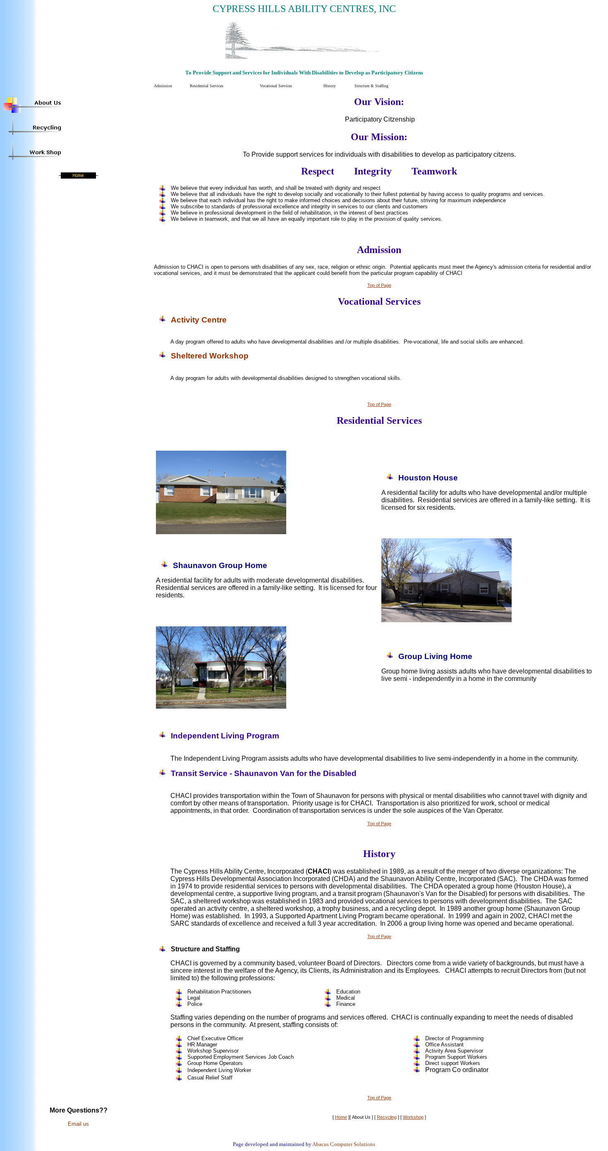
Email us (78, 1124)
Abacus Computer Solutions (343, 1144)
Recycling (387, 1117)
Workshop (413, 1117)
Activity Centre (199, 319)
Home (341, 1117)
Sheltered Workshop (210, 355)
